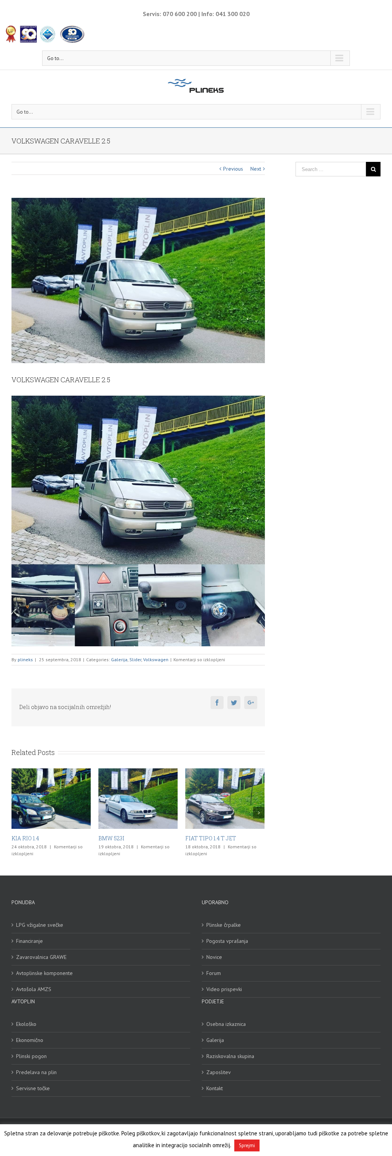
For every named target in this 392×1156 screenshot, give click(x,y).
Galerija (119, 659)
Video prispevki (224, 989)
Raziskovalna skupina (230, 1056)
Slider (135, 659)
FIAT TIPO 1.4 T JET (123, 838)
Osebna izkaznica (226, 1024)
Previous (233, 168)
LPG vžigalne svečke (39, 924)
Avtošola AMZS (33, 989)
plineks (25, 659)
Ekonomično (29, 1040)
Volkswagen (155, 659)
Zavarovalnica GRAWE (41, 957)
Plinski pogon (31, 1056)
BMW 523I (24, 838)
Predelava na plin (36, 1072)
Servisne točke (33, 1088)
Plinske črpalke (223, 924)
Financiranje (29, 941)
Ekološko (26, 1024)
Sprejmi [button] (247, 1145)
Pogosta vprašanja (227, 941)
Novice (214, 957)
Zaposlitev (218, 1072)
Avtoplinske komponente (44, 973)
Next (255, 168)
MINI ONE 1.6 (202, 838)
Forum (213, 973)
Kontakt (214, 1088)
